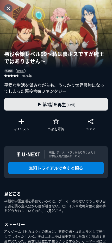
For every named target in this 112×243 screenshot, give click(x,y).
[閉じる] (8, 8)
